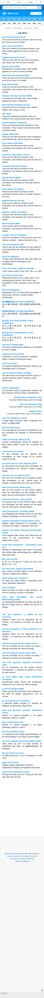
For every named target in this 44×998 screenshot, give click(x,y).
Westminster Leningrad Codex (28, 397)
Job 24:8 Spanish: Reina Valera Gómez (19, 643)
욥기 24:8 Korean (10, 559)
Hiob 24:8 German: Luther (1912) (17, 499)
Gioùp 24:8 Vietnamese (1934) (15, 772)
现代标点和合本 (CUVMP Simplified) (18, 311)
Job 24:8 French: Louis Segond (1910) (19, 463)
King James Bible (10, 84)
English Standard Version (13, 57)
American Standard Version (14, 166)
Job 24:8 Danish (9, 363)
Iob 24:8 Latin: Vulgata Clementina (17, 569)
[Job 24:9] (41, 449)
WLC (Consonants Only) (31, 404)
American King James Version (16, 155)
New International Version (14, 37)
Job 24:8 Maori (9, 587)
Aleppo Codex (35, 411)
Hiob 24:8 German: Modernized (16, 487)
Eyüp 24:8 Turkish (10, 762)
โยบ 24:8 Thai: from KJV (13, 753)
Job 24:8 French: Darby (12, 451)
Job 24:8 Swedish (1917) (13, 732)
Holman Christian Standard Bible (17, 96)
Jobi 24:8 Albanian (10, 256)
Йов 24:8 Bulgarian (11, 290)
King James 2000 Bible (12, 143)
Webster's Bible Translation (14, 212)
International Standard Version (16, 105)
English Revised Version (13, 201)
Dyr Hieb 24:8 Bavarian (12, 275)
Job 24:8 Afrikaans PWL (13, 244)
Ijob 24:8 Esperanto (11, 427)
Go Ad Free (4, 993)
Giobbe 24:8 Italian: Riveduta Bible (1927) (21, 521)
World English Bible (11, 223)
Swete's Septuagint (11, 388)
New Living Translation (12, 46)
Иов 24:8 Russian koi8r (12, 722)
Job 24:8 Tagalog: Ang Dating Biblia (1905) (21, 741)
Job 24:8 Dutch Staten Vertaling (16, 373)
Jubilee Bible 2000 (10, 134)
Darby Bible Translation (13, 189)
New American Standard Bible (15, 75)
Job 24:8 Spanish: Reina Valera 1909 (18, 653)
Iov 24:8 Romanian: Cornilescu (16, 701)
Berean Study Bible (11, 66)
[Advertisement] (22, 822)
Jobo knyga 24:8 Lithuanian (14, 578)
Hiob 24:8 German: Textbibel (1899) (18, 511)
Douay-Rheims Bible (11, 178)
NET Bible (6, 114)
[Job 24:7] (2, 449)
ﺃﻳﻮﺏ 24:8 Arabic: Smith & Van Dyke (18, 268)
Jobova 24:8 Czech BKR (13, 354)
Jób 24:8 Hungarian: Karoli (14, 418)
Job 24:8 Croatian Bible (12, 345)
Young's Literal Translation (14, 235)
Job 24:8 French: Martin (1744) (16, 475)
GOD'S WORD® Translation (14, 123)
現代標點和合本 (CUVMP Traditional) (18, 302)
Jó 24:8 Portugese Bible (13, 689)
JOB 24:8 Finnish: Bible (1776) (16, 439)
